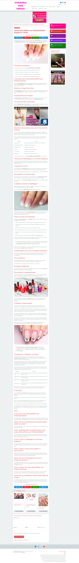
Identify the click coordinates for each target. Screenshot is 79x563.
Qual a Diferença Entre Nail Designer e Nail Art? (18, 505)
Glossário (45, 8)
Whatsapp (36, 37)
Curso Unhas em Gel (57, 31)
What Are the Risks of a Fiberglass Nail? (42, 508)
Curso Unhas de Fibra (57, 40)
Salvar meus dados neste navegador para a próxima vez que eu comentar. (27, 533)
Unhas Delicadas (41, 6)
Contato (64, 552)
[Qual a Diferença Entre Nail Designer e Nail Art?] (19, 496)
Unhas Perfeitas (34, 8)
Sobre (65, 553)
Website (41, 527)
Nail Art (58, 6)
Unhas (47, 6)
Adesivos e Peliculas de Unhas (57, 45)
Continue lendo (18, 511)
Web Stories (41, 8)
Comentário (17, 517)
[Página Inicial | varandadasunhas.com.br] (21, 5)
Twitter (44, 37)
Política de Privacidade (62, 551)
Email (27, 527)
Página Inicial (35, 6)
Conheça (17, 67)
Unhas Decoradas (52, 6)
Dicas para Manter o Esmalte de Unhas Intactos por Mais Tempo (31, 505)
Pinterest (27, 37)
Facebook (19, 37)
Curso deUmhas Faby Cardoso (56, 26)
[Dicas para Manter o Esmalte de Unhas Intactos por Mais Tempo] (31, 496)
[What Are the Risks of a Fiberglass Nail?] (43, 499)
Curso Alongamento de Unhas (59, 35)
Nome (16, 527)
